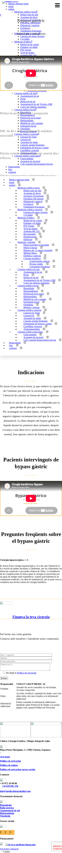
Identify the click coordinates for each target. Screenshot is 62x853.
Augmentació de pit (10, 810)
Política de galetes (9, 765)
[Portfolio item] (2, 15)
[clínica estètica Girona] (12, 5)
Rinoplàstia (6, 805)
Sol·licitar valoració (9, 849)
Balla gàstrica (7, 808)
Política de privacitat (26, 673)
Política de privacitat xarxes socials (17, 769)
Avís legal (5, 756)
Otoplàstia (5, 816)
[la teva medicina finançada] (21, 844)
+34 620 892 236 (10, 786)
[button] (31, 851)
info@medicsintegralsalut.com (15, 791)
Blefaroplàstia (7, 813)
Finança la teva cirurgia (31, 617)
